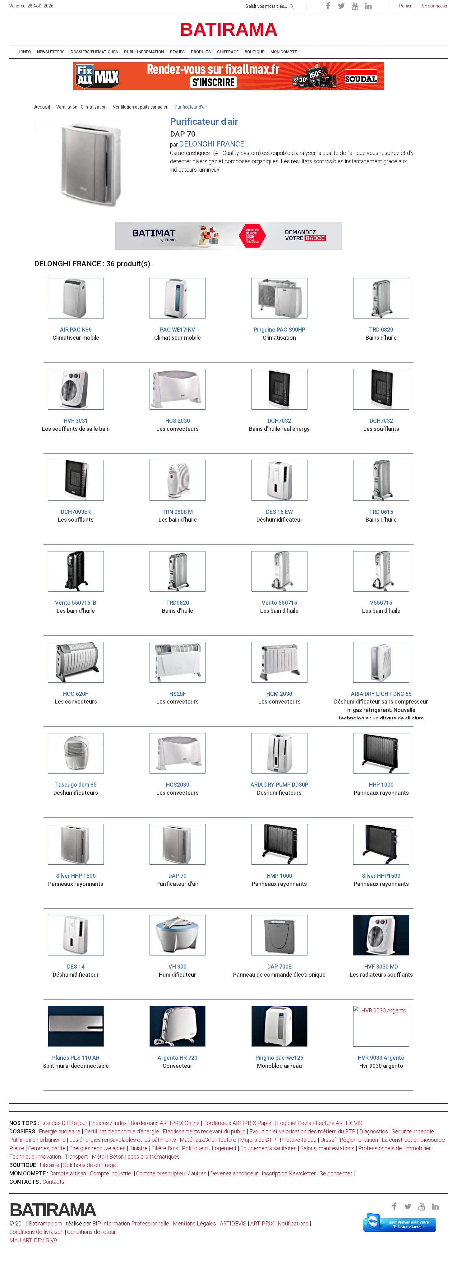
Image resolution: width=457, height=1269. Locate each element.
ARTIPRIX (262, 1223)
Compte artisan (67, 1173)
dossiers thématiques (153, 1156)
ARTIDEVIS (233, 1223)
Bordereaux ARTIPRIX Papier (238, 1123)
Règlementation (359, 1140)
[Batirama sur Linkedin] (368, 6)
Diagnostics (373, 1131)
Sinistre (138, 1148)
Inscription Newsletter (289, 1173)
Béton (116, 1156)
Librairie (49, 1165)
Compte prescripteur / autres (171, 1173)
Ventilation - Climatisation (81, 107)
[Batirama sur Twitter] (341, 6)
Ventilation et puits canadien (140, 107)
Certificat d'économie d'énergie (121, 1131)
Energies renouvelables (97, 1148)
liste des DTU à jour (63, 1123)
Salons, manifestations (327, 1148)
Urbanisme (52, 1140)
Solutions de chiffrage (89, 1165)
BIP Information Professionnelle (130, 1223)
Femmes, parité (47, 1148)
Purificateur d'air (191, 107)
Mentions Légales (194, 1223)
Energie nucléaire (60, 1131)
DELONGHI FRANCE (211, 144)
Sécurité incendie (413, 1131)
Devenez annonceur (234, 1173)
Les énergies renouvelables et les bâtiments (122, 1140)
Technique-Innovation (35, 1156)
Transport (76, 1156)
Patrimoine (22, 1140)
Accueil (42, 107)
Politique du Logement (209, 1148)
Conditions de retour (91, 1232)
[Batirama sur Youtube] (355, 6)
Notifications (294, 1223)
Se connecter (336, 1173)
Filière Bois (164, 1148)
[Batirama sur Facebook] (328, 6)
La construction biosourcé (413, 1140)
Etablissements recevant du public (204, 1131)
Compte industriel (111, 1173)
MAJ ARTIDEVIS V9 (33, 1240)
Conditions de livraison (36, 1232)
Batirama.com (45, 1223)
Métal (99, 1156)
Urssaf (328, 1140)
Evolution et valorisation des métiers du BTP (302, 1131)
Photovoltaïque (298, 1140)
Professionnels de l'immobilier (394, 1148)
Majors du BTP (258, 1140)
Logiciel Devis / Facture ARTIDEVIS (319, 1123)
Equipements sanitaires (268, 1148)
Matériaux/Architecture (208, 1140)
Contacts (53, 1181)
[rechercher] (292, 5)
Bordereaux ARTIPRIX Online (165, 1123)
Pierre (16, 1148)
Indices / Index (109, 1123)
